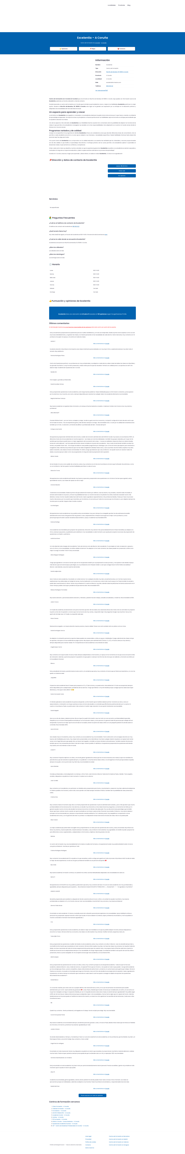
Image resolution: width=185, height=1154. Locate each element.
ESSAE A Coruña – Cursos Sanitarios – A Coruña (66, 1121)
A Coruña (97, 43)
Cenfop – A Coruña (58, 1117)
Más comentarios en (101, 343)
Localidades (112, 5)
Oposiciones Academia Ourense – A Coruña (65, 1124)
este (106, 234)
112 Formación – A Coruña (60, 1119)
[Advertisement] (92, 21)
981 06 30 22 (76, 226)
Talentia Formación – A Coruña (61, 1108)
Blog (128, 5)
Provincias (121, 5)
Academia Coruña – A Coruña (61, 1115)
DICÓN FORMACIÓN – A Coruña (61, 1113)
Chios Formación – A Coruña (61, 1106)
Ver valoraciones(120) (101, 90)
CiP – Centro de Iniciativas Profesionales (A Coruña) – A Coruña (71, 1126)
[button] (134, 5)
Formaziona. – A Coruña (59, 1111)
